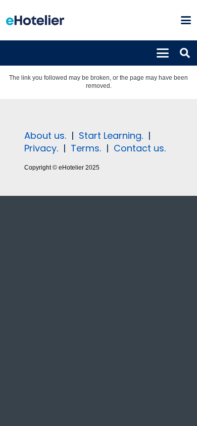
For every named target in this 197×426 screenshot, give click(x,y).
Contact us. (140, 148)
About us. (45, 135)
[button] (185, 20)
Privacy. (41, 148)
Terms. (86, 148)
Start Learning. (109, 135)
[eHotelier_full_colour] (35, 20)
